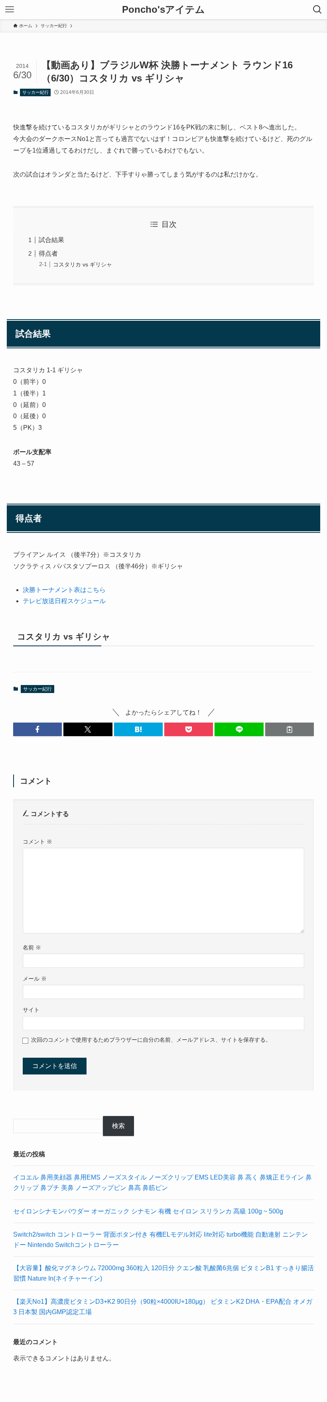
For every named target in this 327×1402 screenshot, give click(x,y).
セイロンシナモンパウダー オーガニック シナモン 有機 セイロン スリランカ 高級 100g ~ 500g (148, 1211)
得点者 (48, 253)
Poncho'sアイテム (163, 9)
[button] (37, 729)
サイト (31, 1010)
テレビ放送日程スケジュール (64, 601)
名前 (32, 947)
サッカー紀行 (35, 92)
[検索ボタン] (317, 9)
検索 (118, 1125)
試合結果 (51, 239)
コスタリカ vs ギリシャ (82, 264)
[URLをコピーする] (289, 729)
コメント (37, 841)
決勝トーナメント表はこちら (64, 589)
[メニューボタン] (9, 9)
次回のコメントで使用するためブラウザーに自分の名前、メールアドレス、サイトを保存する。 (151, 1040)
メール (35, 978)
